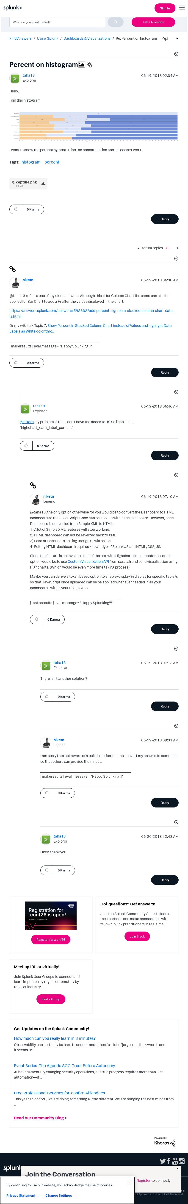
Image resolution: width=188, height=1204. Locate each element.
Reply (165, 219)
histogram (31, 161)
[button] (176, 55)
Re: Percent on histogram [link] (136, 38)
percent (51, 161)
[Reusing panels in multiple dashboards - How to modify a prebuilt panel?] (168, 248)
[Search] (116, 22)
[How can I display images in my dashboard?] (176, 248)
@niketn (27, 421)
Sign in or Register (136, 1180)
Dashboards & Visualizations (87, 38)
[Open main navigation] (182, 8)
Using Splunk (47, 38)
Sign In (165, 8)
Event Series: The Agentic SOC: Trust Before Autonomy (64, 1065)
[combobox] (66, 22)
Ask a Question (153, 22)
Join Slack (137, 936)
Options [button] (167, 38)
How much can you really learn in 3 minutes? (55, 1038)
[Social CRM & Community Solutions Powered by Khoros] (165, 1141)
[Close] (129, 1182)
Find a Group (51, 999)
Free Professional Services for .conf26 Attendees (59, 1092)
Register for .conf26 (50, 939)
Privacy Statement (20, 1195)
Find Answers (20, 38)
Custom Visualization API (88, 561)
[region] (67, 1190)
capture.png (26, 182)
